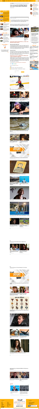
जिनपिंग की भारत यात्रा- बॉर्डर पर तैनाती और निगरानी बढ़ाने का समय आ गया (35, 5)
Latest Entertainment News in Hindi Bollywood (20, 62)
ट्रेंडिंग (5, 22)
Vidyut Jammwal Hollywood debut (18, 67)
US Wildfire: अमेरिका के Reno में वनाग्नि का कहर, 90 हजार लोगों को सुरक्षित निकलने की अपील (34, 47)
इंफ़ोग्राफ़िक (2, 404)
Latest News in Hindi (22, 402)
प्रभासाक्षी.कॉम (16, 401)
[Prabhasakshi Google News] (28, 18)
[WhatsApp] (28, 12)
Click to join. (17, 65)
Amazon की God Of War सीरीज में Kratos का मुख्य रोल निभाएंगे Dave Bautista (14, 392)
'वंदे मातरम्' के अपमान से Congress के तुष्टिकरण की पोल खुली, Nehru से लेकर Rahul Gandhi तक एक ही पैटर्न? (35, 14)
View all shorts (34, 43)
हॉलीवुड (12, 3)
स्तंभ (34, 3)
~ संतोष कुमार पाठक (35, 6)
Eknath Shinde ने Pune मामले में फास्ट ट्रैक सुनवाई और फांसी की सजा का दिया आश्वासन (34, 57)
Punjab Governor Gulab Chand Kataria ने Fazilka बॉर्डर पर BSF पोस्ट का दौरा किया (34, 54)
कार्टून (2, 405)
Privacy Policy (8, 405)
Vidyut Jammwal (12, 67)
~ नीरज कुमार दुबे (34, 11)
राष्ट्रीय (37, 55)
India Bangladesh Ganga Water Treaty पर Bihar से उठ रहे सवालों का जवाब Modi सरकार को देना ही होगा (35, 9)
